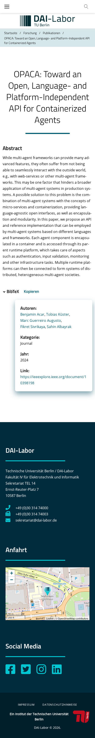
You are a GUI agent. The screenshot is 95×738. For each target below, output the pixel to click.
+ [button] (11, 573)
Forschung (30, 33)
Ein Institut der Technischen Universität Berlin (39, 716)
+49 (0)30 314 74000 (31, 507)
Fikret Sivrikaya (32, 326)
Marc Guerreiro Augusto (40, 320)
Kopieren (32, 291)
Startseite (10, 33)
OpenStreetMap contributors (73, 618)
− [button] (11, 579)
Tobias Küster (57, 314)
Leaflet (49, 618)
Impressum (26, 705)
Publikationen (51, 33)
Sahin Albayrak (59, 326)
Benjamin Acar (32, 314)
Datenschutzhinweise (59, 705)
